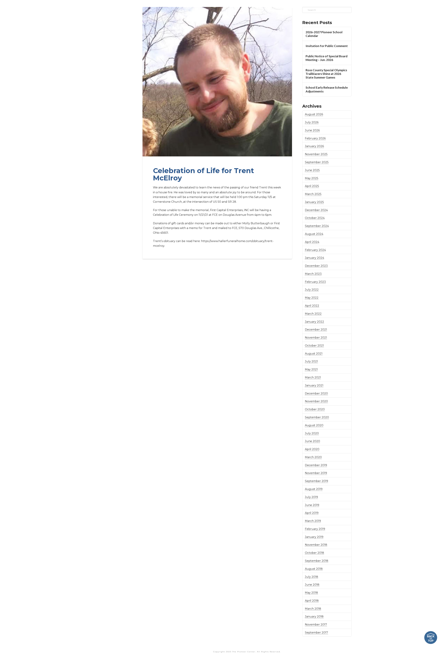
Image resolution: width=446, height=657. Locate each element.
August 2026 (314, 114)
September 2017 (316, 632)
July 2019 (311, 497)
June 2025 (312, 170)
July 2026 (311, 122)
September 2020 (317, 417)
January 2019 (314, 537)
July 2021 (311, 361)
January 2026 (314, 146)
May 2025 (311, 178)
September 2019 (316, 481)
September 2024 (317, 226)
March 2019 (313, 521)
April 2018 (312, 600)
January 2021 (314, 385)
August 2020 (314, 425)
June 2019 (312, 505)
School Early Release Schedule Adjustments (327, 89)
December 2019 (316, 465)
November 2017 (316, 624)
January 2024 (314, 257)
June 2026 (312, 130)
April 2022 (312, 305)
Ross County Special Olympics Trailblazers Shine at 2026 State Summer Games (326, 73)
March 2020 (313, 457)
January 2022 (314, 321)
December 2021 (316, 329)
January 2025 (314, 202)
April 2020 (312, 449)
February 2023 (315, 281)
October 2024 (315, 218)
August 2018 (314, 568)
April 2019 (311, 513)
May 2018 (311, 592)
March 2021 (313, 377)
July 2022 (312, 289)
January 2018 (314, 616)
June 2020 (312, 441)
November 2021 (316, 337)
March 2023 (313, 273)
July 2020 (312, 433)
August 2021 (313, 353)
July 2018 (311, 576)
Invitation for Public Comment (327, 46)
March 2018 (313, 608)
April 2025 (312, 186)
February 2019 (315, 529)
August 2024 (314, 234)
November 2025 (316, 154)
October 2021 (314, 345)
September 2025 (317, 162)
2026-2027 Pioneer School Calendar (324, 34)
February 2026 (315, 138)
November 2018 (316, 544)
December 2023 (316, 265)
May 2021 (311, 369)
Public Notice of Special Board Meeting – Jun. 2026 (326, 58)
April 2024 (312, 242)
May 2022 (311, 297)
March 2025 (313, 194)
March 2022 (313, 313)
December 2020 (316, 393)
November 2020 (316, 401)
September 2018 (316, 560)
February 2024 (315, 250)
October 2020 (315, 409)
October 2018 (314, 552)
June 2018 (312, 584)
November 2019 (316, 473)
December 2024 (316, 210)
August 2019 (313, 489)
